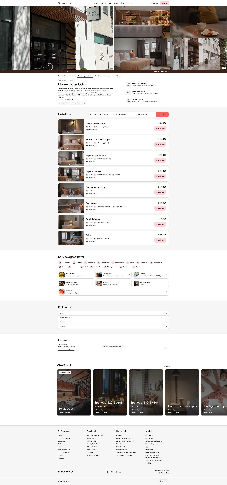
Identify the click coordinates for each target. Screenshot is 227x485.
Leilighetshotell (121, 450)
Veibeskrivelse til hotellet (66, 350)
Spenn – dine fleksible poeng (126, 452)
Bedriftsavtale (120, 447)
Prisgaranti (149, 450)
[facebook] (107, 472)
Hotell (59, 80)
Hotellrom (72, 76)
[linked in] (116, 472)
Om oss (60, 435)
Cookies (148, 463)
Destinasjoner (91, 438)
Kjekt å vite (98, 76)
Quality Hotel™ (92, 444)
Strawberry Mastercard (124, 438)
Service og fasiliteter (85, 76)
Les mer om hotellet (64, 99)
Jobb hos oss (62, 452)
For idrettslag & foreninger (125, 441)
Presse (60, 455)
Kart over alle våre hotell (95, 435)
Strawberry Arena (64, 438)
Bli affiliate (119, 444)
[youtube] (120, 472)
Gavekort (119, 435)
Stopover (90, 452)
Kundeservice (149, 435)
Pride (60, 447)
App (146, 447)
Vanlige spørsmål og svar (153, 441)
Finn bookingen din (151, 444)
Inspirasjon (61, 458)
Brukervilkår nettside (152, 452)
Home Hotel (91, 450)
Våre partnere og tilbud (124, 455)
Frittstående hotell (93, 455)
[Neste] (81, 126)
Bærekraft (61, 441)
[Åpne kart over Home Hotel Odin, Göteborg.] (165, 348)
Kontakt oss (149, 438)
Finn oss (107, 76)
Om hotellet (62, 76)
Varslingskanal (63, 450)
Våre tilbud (116, 76)
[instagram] (111, 472)
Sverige (65, 80)
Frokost (60, 444)
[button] (71, 126)
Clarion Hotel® (92, 447)
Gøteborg (72, 80)
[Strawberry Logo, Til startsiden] (64, 3)
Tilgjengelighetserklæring (153, 460)
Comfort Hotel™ (92, 441)
